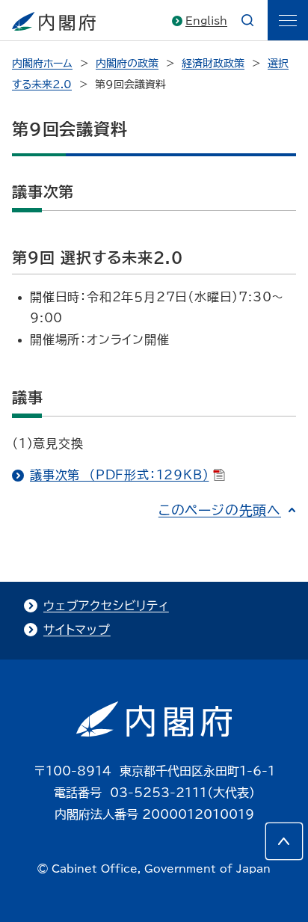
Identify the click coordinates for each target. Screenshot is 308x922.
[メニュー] (288, 20)
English (206, 21)
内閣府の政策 (127, 63)
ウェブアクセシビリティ (106, 606)
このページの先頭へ (219, 510)
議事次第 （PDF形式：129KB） (119, 475)
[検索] (247, 20)
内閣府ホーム (42, 63)
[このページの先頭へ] (284, 841)
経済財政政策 (213, 63)
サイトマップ (77, 630)
